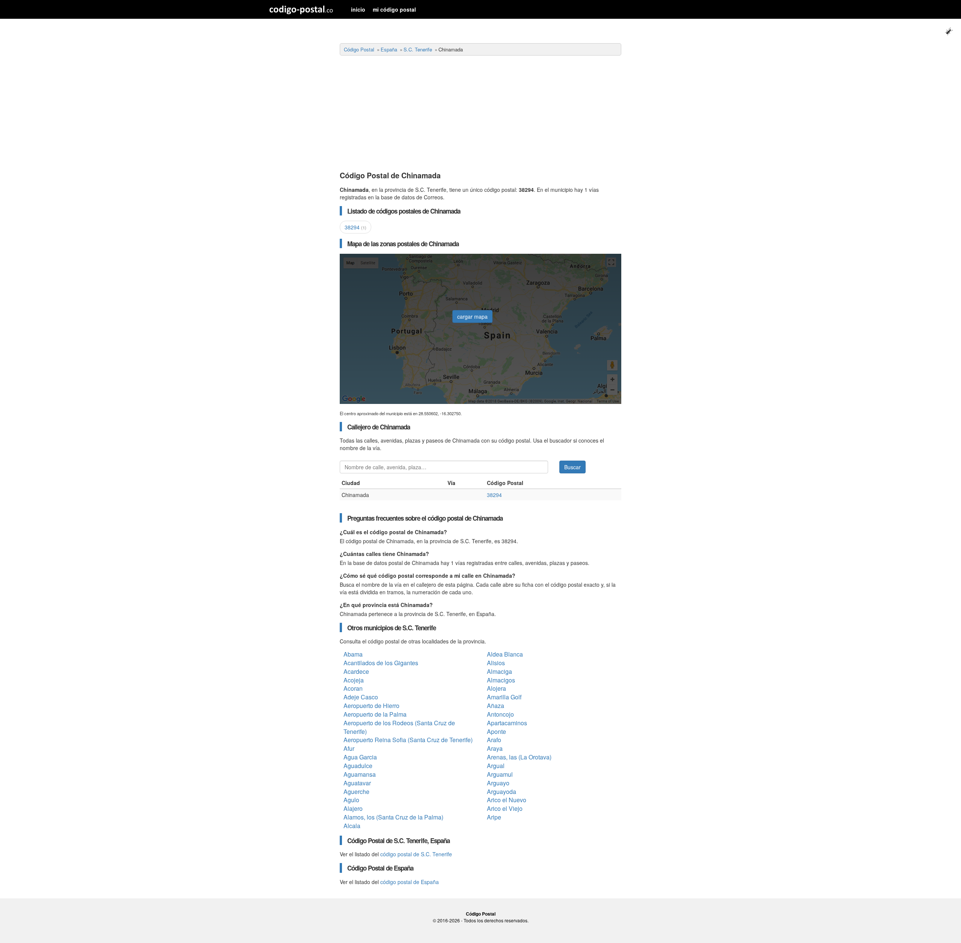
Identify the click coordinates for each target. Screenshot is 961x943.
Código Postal (359, 49)
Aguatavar (357, 783)
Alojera (496, 688)
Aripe (494, 817)
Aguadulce (357, 765)
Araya (495, 748)
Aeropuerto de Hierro (371, 705)
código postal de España (409, 882)
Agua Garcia (360, 757)
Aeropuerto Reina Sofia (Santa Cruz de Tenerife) (408, 739)
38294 (355, 227)
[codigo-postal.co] (301, 9)
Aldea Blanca (505, 654)
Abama (353, 654)
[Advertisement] (480, 113)
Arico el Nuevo (506, 799)
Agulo (351, 799)
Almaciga (499, 671)
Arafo (494, 739)
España (389, 49)
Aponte (496, 731)
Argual (496, 765)
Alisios (496, 662)
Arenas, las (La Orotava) (519, 757)
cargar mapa (472, 316)
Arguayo (498, 783)
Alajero (353, 808)
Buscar (572, 467)
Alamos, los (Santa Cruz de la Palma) (393, 817)
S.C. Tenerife (418, 49)
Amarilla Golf (504, 697)
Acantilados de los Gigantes (380, 662)
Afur (348, 748)
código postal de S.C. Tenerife (416, 854)
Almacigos (501, 680)
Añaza (495, 705)
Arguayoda (501, 791)
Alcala (351, 825)
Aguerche (356, 791)
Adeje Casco (360, 697)
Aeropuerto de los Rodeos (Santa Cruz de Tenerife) (399, 727)
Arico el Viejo (505, 808)
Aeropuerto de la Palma (375, 714)
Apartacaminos (507, 723)
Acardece (356, 671)
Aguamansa (359, 774)
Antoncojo (500, 714)
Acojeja (353, 680)
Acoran (353, 688)
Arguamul (500, 774)
